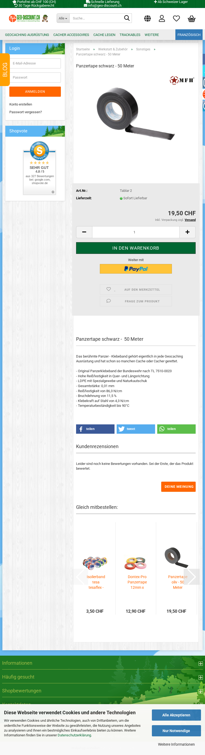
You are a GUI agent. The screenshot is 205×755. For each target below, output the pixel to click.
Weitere (152, 35)
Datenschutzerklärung (74, 735)
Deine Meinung (179, 487)
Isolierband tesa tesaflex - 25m (96, 582)
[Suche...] (127, 18)
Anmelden (35, 92)
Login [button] (162, 17)
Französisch (189, 35)
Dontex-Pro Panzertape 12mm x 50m (137, 582)
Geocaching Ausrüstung (27, 35)
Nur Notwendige (176, 731)
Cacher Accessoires (71, 35)
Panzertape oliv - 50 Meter (177, 582)
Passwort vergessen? (25, 112)
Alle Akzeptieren (176, 715)
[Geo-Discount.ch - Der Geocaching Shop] (27, 19)
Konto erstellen (20, 104)
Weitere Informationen (176, 744)
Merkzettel (176, 17)
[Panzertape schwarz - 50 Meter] (136, 114)
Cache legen (104, 35)
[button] (147, 17)
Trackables (130, 35)
